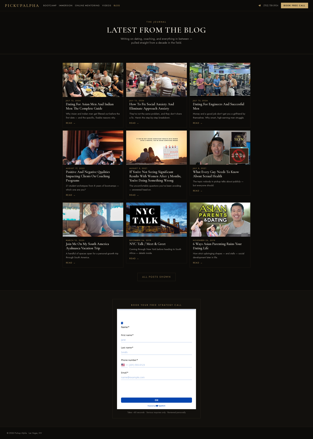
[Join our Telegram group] (259, 5)
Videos (106, 5)
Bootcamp (49, 5)
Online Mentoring (87, 5)
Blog (117, 5)
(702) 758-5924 (270, 5)
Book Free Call (294, 5)
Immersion (66, 5)
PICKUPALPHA (22, 5)
